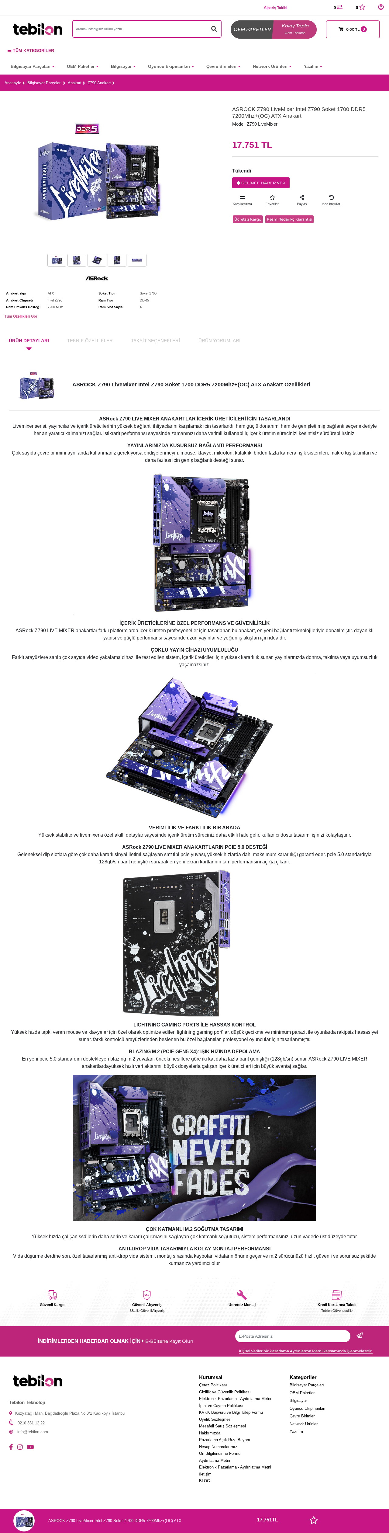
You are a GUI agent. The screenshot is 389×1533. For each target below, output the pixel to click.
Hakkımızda (209, 1433)
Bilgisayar (121, 66)
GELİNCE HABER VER (262, 182)
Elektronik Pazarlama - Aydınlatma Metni (235, 1398)
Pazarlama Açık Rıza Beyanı (224, 1439)
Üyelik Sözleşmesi (215, 1419)
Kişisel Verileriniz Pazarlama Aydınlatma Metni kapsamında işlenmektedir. (306, 1351)
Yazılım (311, 66)
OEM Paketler (81, 66)
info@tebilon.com (32, 1432)
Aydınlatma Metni (214, 1460)
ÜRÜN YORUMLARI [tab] (219, 340)
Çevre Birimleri (221, 66)
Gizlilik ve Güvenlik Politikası (225, 1392)
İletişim (205, 1474)
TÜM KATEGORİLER (33, 50)
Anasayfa (13, 83)
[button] (381, 7)
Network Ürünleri (270, 66)
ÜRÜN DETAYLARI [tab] (29, 340)
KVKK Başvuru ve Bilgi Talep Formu (231, 1412)
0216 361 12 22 (31, 1423)
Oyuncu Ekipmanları (169, 66)
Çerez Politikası (213, 1385)
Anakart (74, 83)
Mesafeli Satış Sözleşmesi (222, 1426)
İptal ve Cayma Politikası (221, 1405)
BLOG (204, 1481)
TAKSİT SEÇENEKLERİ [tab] (155, 340)
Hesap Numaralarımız (218, 1446)
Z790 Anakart (99, 83)
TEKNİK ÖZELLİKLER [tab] (90, 340)
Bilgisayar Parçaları (30, 66)
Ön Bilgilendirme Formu (219, 1453)
